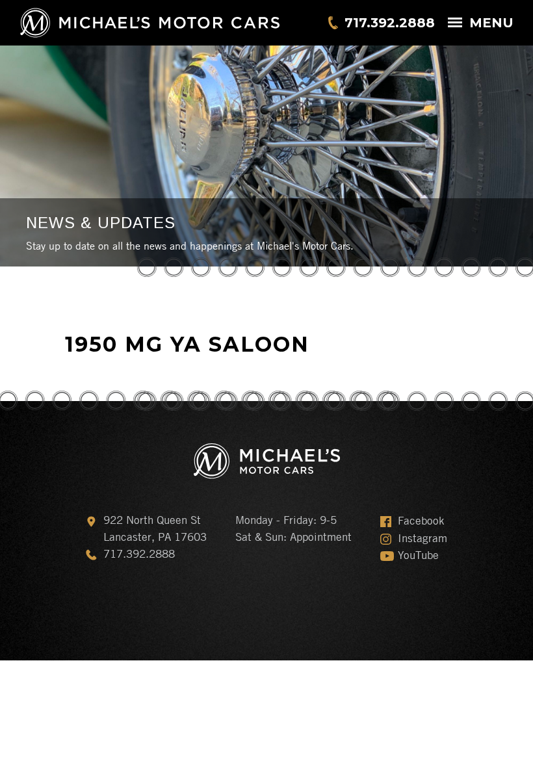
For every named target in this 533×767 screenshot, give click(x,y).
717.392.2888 (389, 23)
